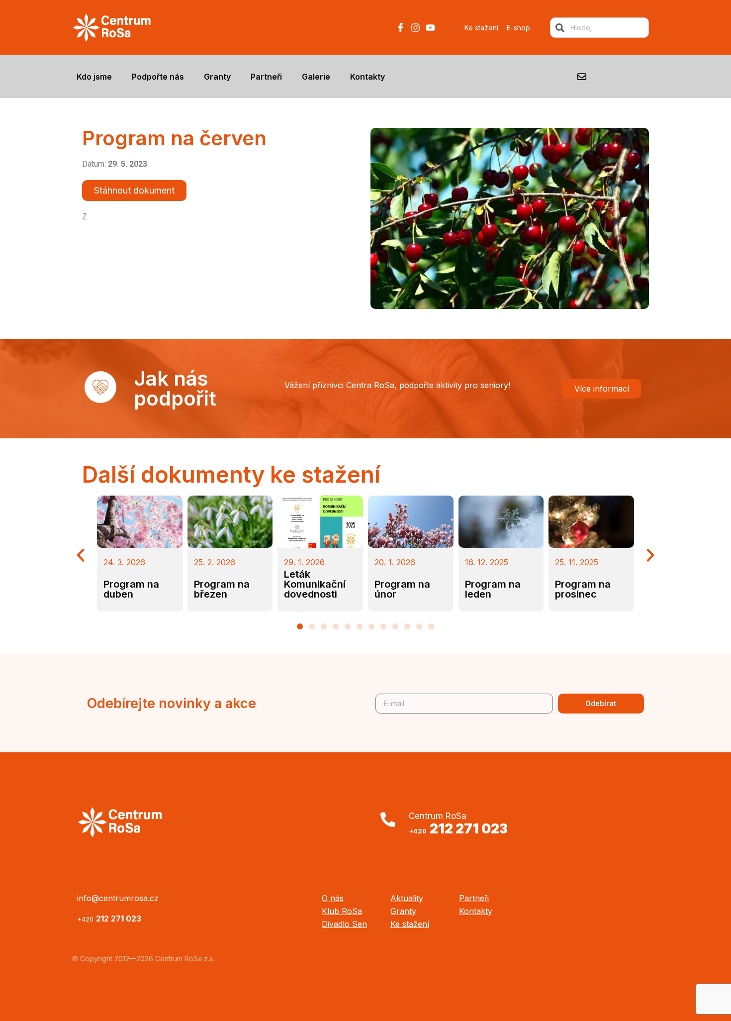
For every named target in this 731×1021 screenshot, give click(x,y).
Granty (217, 77)
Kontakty (367, 77)
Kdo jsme (94, 77)
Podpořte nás (158, 77)
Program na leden (493, 589)
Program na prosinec (583, 589)
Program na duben (131, 589)
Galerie (316, 77)
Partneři (266, 77)
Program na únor (402, 589)
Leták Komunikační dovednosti (315, 584)
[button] (80, 555)
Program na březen (222, 589)
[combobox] (599, 27)
